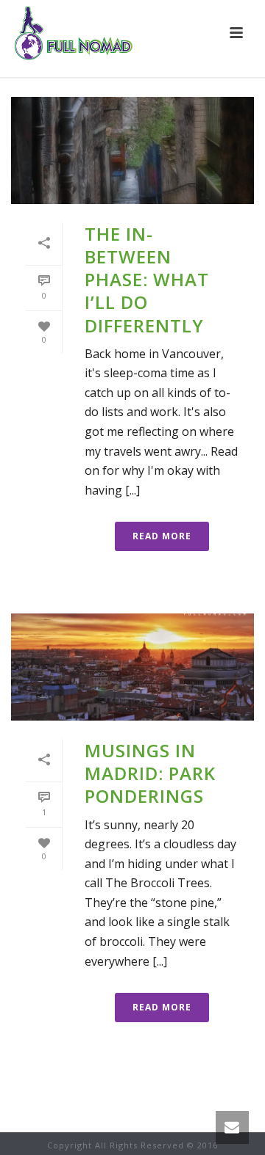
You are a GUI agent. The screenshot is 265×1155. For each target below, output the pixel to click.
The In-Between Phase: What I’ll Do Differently (147, 280)
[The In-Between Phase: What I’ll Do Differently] (132, 150)
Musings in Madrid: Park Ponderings (150, 773)
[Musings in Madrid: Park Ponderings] (132, 667)
